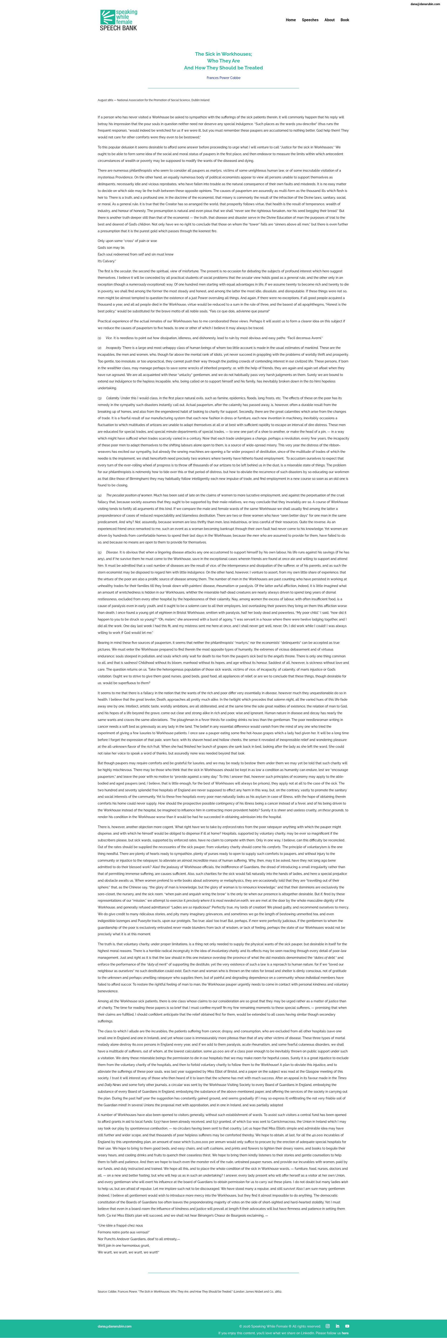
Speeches (310, 20)
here (345, 1333)
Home (291, 20)
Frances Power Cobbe (223, 78)
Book (345, 20)
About (330, 20)
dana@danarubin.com (115, 1326)
